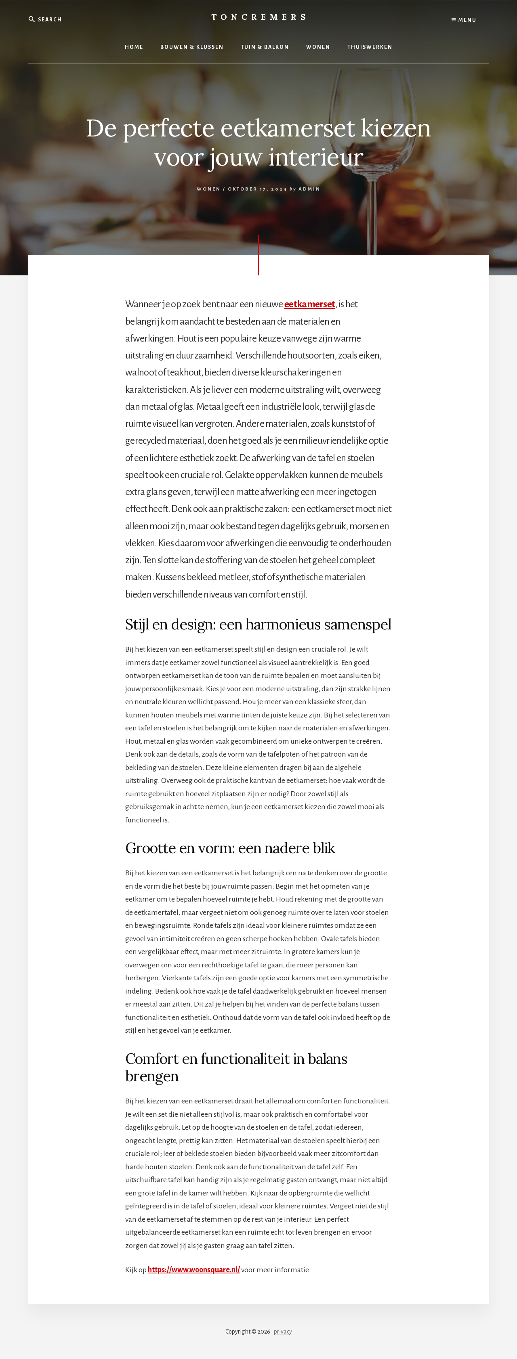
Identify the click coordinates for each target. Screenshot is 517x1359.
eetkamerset (309, 304)
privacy (283, 1331)
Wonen (209, 189)
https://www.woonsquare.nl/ (194, 1270)
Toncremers (260, 17)
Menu (467, 20)
